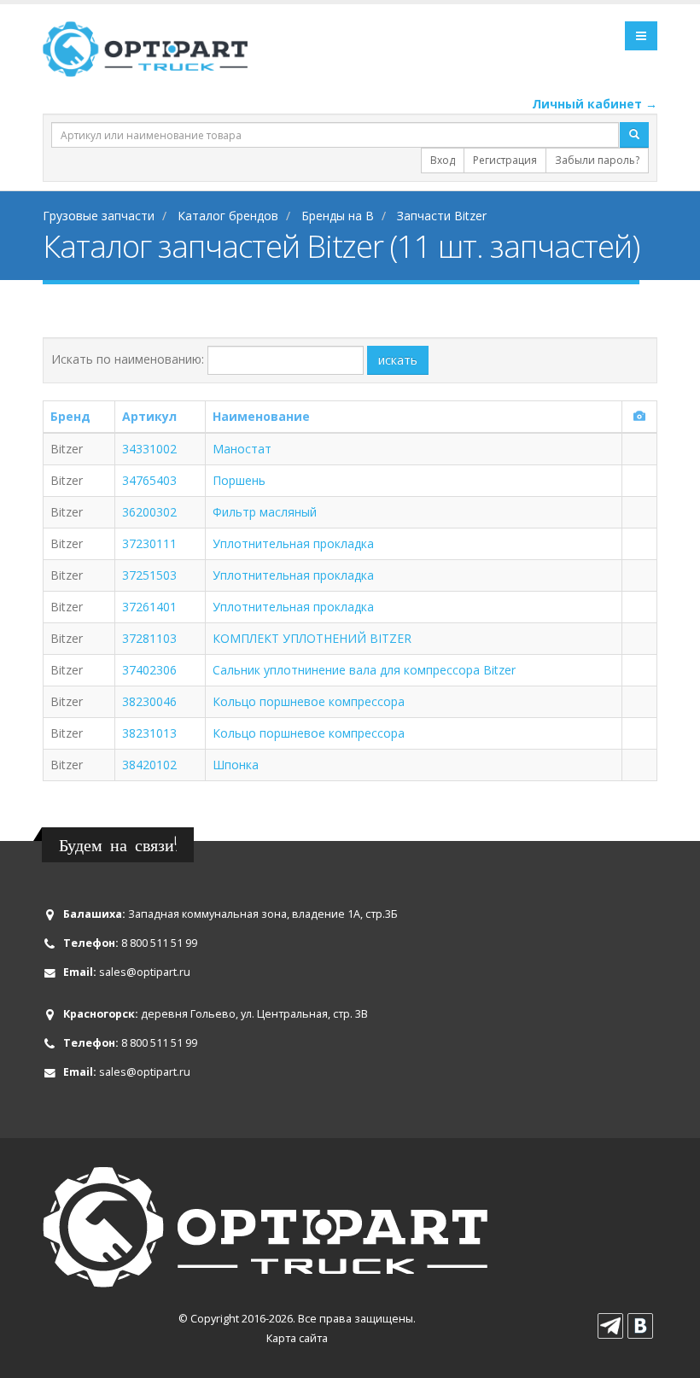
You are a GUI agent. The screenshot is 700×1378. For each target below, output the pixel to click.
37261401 (149, 606)
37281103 (149, 638)
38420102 (149, 764)
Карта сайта (297, 1338)
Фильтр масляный (265, 512)
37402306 (149, 670)
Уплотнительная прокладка (293, 543)
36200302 (149, 512)
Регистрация (505, 160)
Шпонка (236, 764)
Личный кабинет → (594, 104)
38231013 (149, 733)
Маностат (242, 449)
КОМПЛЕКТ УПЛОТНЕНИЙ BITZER (312, 638)
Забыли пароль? (597, 160)
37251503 (149, 575)
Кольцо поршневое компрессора (309, 701)
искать (397, 360)
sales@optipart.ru (144, 972)
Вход (442, 160)
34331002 (149, 449)
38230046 (149, 701)
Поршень (239, 480)
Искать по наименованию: (127, 359)
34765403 (149, 480)
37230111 (149, 543)
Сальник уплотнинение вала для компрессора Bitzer (364, 670)
